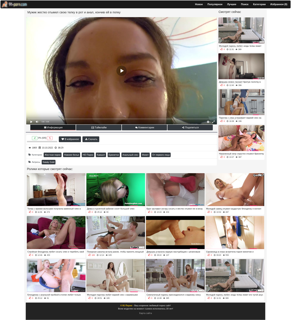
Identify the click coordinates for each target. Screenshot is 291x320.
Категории (259, 4)
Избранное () (278, 4)
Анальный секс (130, 154)
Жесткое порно (52, 154)
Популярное (214, 4)
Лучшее (231, 4)
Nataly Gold (48, 162)
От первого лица (161, 154)
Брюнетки (114, 154)
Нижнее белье (71, 154)
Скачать (92, 139)
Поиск (244, 4)
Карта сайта (145, 313)
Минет (145, 154)
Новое (199, 4)
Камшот (101, 154)
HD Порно (88, 154)
